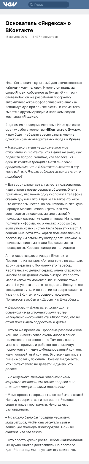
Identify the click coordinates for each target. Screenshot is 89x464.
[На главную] (10, 4)
